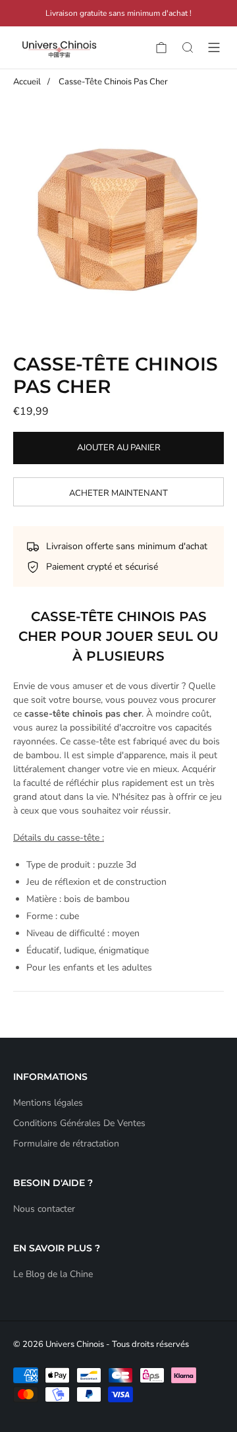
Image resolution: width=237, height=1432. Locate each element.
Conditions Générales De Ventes (79, 1123)
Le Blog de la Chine (53, 1274)
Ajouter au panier (119, 448)
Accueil (27, 82)
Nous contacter (44, 1209)
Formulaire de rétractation (66, 1143)
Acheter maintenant (118, 493)
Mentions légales (48, 1102)
